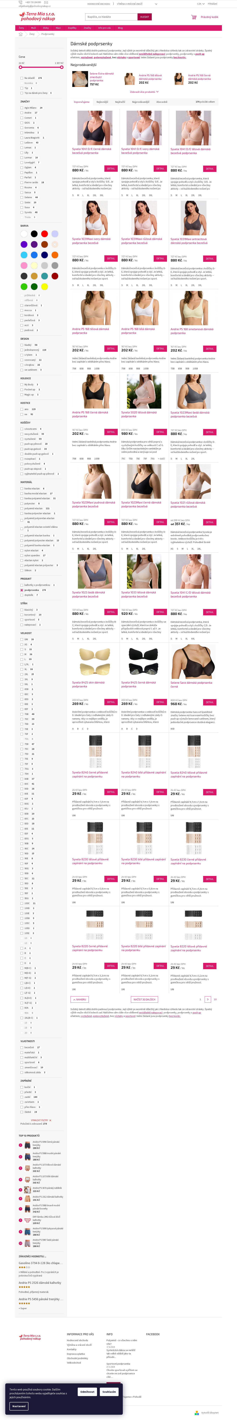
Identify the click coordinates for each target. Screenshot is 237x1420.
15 (28, 1023)
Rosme (30, 187)
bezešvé (32, 1047)
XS (28, 644)
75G (29, 769)
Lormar (31, 157)
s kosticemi (33, 429)
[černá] (34, 233)
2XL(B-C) (31, 1018)
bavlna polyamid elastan (40, 498)
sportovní (32, 619)
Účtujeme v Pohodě (131, 1397)
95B (29, 873)
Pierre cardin (34, 182)
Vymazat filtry (39, 1120)
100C (30, 903)
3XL (29, 679)
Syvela (31, 212)
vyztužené (33, 439)
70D (29, 724)
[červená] (44, 233)
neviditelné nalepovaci (152, 54)
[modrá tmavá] (44, 254)
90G (29, 868)
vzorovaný (33, 360)
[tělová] (34, 276)
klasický (31, 610)
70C (29, 719)
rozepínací (32, 459)
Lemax (30, 147)
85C (29, 819)
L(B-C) (30, 983)
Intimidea (32, 132)
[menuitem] (21, 28)
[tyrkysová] (44, 276)
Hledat (144, 16)
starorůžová (33, 305)
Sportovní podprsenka (118, 1364)
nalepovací (33, 625)
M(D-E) (30, 973)
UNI (29, 639)
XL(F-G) (30, 1003)
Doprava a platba (76, 1354)
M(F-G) (30, 978)
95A (29, 1013)
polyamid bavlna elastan (39, 545)
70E (29, 729)
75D (29, 754)
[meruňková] (54, 244)
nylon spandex (35, 555)
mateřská (32, 1052)
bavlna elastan (34, 488)
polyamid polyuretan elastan (39, 520)
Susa (29, 207)
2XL (29, 674)
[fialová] (24, 244)
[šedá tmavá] (24, 276)
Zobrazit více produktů (142, 91)
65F (29, 709)
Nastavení (18, 1406)
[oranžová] (54, 254)
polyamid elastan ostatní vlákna (41, 528)
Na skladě (33, 78)
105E (29, 933)
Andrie (31, 113)
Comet (30, 118)
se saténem (33, 370)
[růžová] (24, 265)
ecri (29, 325)
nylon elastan (34, 550)
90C (29, 848)
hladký (31, 345)
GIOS (29, 123)
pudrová (31, 330)
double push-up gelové (39, 454)
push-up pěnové (36, 444)
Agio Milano (33, 108)
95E (29, 888)
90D (29, 853)
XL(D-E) (30, 998)
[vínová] (54, 276)
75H (29, 774)
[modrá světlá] (24, 254)
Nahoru (81, 999)
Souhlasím (109, 1392)
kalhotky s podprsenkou (40, 585)
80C (29, 784)
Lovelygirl (32, 162)
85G (29, 838)
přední (30, 1092)
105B (29, 918)
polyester (32, 503)
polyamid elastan (37, 508)
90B (29, 843)
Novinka (31, 83)
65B (29, 689)
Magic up (31, 394)
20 (28, 1033)
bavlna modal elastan (38, 493)
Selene (31, 197)
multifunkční (33, 1057)
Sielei (30, 202)
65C (29, 694)
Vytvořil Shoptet (209, 1413)
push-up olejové (35, 469)
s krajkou (32, 365)
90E (29, 858)
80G (29, 804)
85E (29, 829)
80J (29, 808)
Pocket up (32, 389)
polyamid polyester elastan (42, 540)
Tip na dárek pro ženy (38, 93)
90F (29, 863)
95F (29, 893)
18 (28, 1028)
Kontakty (71, 1349)
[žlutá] (44, 286)
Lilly (29, 152)
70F (29, 734)
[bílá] (24, 233)
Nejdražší (120, 102)
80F (29, 799)
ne (29, 414)
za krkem (32, 1102)
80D (29, 789)
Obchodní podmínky (77, 1358)
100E (29, 913)
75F (29, 764)
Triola (30, 217)
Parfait (30, 177)
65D (29, 699)
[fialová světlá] (54, 233)
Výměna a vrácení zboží (129, 4)
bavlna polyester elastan (40, 513)
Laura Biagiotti (34, 138)
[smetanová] (34, 265)
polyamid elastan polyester (41, 565)
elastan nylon (34, 560)
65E (29, 704)
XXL (29, 684)
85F (29, 833)
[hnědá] (44, 244)
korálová (31, 315)
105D (29, 928)
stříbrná (31, 300)
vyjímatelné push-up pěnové (42, 474)
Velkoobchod (74, 1363)
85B (29, 814)
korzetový (33, 615)
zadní (31, 1097)
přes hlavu (32, 1107)
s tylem (31, 355)
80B (29, 779)
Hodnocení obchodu (99, 4)
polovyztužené (35, 464)
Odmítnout (87, 1392)
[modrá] (34, 254)
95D (29, 883)
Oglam (30, 167)
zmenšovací (34, 1067)
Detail (111, 168)
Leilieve (31, 142)
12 (28, 943)
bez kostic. (179, 57)
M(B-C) (30, 968)
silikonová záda (35, 1072)
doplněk (31, 595)
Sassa (30, 192)
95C (29, 878)
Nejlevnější (102, 102)
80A (29, 1008)
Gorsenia (32, 128)
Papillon (31, 172)
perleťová (32, 320)
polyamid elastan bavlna (39, 535)
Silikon (30, 570)
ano (30, 409)
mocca (30, 310)
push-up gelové (36, 449)
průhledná (32, 295)
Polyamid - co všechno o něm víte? (121, 1342)
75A (29, 739)
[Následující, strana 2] (208, 999)
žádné (31, 1112)
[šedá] (54, 265)
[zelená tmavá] (34, 286)
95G (29, 898)
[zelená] (24, 286)
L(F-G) (30, 993)
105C (29, 923)
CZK (199, 3)
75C (29, 749)
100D (29, 908)
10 (28, 938)
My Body (31, 384)
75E (29, 759)
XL (29, 669)
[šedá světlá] (44, 265)
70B (29, 714)
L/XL (29, 664)
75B (29, 744)
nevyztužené (34, 434)
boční (30, 1087)
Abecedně (161, 102)
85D (29, 823)
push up (200, 54)
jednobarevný (35, 350)
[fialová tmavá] (34, 244)
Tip (28, 88)
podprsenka (35, 590)
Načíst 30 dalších (144, 999)
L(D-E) (30, 988)
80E (29, 794)
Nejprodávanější (140, 102)
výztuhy (121, 57)
